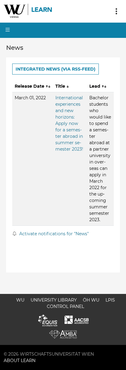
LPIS (110, 300)
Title (62, 86)
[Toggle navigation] (116, 11)
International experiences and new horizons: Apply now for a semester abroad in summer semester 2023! (69, 123)
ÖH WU (91, 300)
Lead (97, 86)
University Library (54, 300)
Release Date (32, 86)
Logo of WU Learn (28, 11)
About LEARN (19, 360)
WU (20, 300)
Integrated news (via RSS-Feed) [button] (55, 69)
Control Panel (65, 306)
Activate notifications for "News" (53, 233)
